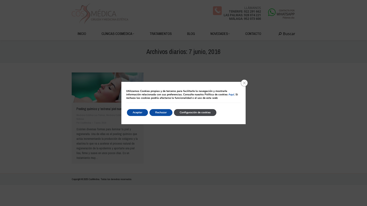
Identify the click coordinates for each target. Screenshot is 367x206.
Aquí (231, 94)
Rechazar (161, 112)
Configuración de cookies (195, 112)
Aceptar (137, 112)
